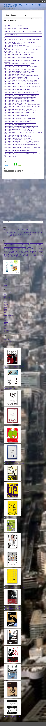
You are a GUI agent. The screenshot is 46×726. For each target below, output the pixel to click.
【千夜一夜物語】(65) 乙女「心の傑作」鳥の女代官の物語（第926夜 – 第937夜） (21, 142)
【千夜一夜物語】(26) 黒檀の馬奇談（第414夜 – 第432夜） (17, 77)
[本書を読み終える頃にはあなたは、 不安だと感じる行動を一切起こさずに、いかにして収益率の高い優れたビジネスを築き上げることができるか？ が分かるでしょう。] (10, 461)
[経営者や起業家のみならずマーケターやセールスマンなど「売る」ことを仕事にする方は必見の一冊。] (12, 566)
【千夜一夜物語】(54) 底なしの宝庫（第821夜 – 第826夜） (17, 124)
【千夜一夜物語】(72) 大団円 (11, 156)
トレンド (6, 291)
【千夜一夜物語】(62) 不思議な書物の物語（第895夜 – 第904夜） (18, 138)
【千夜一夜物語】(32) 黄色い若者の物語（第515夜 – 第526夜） (18, 89)
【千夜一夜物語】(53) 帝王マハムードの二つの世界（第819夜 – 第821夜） (20, 123)
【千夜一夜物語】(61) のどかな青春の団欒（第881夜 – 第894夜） (18, 136)
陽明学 (5, 328)
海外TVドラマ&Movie (8, 315)
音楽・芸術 (6, 331)
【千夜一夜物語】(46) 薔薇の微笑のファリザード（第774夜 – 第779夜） (20, 112)
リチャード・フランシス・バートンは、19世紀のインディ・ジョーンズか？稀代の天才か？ (23, 23)
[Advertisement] (11, 201)
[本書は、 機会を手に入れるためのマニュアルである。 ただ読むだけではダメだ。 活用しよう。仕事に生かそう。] (12, 442)
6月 (5, 280)
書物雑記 (6, 307)
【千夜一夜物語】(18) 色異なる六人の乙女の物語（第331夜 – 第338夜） (20, 63)
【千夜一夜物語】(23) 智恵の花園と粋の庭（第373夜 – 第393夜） (18, 72)
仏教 (5, 294)
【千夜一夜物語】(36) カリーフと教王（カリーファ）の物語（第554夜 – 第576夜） (22, 95)
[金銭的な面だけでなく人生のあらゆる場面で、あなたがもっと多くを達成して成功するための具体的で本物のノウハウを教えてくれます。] (7, 425)
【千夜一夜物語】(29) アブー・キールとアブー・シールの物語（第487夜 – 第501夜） (22, 83)
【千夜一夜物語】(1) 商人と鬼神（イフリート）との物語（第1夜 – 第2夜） (20, 26)
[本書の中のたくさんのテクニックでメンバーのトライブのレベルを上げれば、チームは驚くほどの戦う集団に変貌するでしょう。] (12, 627)
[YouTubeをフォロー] (18, 171)
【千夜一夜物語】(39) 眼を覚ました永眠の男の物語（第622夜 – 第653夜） (20, 100)
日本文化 (6, 304)
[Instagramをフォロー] (13, 171)
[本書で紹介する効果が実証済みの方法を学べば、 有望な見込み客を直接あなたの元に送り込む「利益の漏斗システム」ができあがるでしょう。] (12, 481)
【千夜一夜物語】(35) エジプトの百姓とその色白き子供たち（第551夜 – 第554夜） (22, 94)
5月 (5, 281)
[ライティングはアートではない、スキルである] (12, 716)
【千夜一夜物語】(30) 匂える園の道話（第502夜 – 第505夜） (17, 84)
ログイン (6, 337)
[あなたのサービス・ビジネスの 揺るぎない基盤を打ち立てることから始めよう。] (14, 366)
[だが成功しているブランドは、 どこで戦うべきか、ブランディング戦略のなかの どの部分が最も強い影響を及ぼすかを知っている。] (12, 406)
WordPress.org (7, 342)
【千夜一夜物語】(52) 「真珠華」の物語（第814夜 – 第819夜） (18, 121)
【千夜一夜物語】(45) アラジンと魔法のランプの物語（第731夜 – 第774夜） (21, 110)
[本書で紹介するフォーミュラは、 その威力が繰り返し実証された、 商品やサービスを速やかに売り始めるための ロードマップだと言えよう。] (12, 385)
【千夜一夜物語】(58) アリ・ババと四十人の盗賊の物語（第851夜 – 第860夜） (21, 130)
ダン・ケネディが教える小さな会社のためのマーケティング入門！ (17, 234)
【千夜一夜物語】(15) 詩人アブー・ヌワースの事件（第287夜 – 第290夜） (20, 57)
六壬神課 (6, 299)
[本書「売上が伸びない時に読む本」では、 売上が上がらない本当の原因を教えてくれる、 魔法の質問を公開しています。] (12, 516)
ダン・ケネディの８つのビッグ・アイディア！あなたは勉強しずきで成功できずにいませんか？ (23, 232)
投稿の (6, 339)
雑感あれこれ (6, 330)
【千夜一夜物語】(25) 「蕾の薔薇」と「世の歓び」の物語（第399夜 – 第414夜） (21, 75)
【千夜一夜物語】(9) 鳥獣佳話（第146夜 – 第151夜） (16, 45)
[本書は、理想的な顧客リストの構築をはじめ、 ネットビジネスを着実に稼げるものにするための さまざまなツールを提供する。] (10, 531)
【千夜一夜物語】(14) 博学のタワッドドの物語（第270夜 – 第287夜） (19, 55)
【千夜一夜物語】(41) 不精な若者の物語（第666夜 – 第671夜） (18, 103)
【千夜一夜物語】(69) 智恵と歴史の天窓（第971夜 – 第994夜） (18, 150)
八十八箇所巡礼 (7, 297)
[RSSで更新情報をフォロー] (22, 171)
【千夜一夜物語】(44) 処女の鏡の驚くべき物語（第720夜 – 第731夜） (19, 109)
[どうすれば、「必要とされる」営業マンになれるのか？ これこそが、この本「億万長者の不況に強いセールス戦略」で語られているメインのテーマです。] (12, 423)
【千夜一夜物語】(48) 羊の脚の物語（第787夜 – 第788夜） (17, 115)
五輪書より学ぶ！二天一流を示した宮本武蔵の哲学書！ (15, 247)
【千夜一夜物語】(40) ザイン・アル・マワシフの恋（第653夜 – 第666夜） (20, 101)
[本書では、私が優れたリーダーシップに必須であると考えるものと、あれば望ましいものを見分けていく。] (11, 609)
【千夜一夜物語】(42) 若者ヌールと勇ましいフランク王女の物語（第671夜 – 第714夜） (23, 104)
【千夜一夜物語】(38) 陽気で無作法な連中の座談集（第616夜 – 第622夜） (20, 98)
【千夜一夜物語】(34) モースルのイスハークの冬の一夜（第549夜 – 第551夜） (21, 92)
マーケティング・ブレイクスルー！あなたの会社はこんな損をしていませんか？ (20, 229)
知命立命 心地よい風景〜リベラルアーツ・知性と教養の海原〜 (22, 5)
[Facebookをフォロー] (7, 171)
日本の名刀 (6, 302)
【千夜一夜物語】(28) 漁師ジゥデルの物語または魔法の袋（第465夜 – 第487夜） (21, 81)
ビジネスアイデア (7, 292)
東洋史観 (6, 312)
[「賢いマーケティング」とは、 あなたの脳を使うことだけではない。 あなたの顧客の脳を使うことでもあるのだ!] (12, 584)
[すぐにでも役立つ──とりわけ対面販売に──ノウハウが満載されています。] (10, 386)
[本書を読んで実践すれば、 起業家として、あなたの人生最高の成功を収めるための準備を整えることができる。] (12, 605)
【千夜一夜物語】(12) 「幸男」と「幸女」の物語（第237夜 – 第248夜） (20, 52)
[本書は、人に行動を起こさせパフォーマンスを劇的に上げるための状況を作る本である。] (12, 715)
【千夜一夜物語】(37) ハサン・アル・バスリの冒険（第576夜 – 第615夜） (20, 97)
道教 (5, 323)
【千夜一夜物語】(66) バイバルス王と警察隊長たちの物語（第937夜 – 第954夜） (21, 144)
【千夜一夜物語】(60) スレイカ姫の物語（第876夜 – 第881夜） (18, 135)
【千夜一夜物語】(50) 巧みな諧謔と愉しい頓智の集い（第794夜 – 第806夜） (20, 118)
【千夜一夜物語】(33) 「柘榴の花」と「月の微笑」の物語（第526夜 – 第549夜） (21, 91)
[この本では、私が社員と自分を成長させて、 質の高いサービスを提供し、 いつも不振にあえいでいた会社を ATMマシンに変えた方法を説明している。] (12, 606)
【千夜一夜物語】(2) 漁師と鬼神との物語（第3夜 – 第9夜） (17, 28)
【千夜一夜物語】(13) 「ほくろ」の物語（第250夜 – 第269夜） (18, 54)
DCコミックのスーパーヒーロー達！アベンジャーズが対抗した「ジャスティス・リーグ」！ (22, 254)
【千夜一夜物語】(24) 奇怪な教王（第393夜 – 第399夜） (16, 74)
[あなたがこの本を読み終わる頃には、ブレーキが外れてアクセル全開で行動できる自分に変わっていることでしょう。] (12, 608)
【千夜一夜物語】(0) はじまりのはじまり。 (14, 25)
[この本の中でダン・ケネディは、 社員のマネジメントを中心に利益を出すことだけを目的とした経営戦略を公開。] (12, 697)
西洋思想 (6, 322)
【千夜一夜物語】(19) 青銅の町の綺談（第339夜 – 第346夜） (17, 65)
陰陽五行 (6, 325)
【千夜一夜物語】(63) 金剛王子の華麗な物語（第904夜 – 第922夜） (19, 139)
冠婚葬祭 (6, 300)
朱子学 (5, 310)
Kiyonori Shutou (38, 173)
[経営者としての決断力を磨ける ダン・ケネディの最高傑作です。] (12, 460)
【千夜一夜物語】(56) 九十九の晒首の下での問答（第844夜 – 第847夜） (20, 127)
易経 (5, 305)
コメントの (7, 341)
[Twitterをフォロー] (5, 171)
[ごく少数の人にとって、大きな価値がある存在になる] (9, 388)
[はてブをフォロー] (11, 171)
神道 (5, 317)
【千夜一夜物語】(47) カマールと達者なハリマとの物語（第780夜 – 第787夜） (21, 113)
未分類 (5, 309)
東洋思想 (6, 313)
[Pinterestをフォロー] (15, 171)
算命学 (5, 320)
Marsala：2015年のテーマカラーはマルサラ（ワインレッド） (16, 243)
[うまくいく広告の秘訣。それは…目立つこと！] (14, 587)
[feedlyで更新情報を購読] (20, 171)
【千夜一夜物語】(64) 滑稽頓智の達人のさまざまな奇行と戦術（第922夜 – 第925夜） (22, 141)
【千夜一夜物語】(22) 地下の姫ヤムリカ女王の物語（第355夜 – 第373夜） (20, 71)
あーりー (29, 247)
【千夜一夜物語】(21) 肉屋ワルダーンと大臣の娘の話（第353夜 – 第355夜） (20, 69)
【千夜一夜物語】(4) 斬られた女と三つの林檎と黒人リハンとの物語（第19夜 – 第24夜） (23, 31)
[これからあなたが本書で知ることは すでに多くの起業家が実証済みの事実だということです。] (7, 517)
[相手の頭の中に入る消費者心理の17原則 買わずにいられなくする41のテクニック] (12, 680)
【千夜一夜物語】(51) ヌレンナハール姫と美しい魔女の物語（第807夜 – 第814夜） (22, 120)
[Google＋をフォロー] (9, 171)
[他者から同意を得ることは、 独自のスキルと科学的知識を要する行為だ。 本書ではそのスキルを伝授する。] (12, 364)
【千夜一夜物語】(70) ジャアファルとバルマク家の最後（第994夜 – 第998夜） (21, 152)
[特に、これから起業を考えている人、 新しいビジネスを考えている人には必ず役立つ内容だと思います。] (12, 549)
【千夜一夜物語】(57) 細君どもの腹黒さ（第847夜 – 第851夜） (18, 129)
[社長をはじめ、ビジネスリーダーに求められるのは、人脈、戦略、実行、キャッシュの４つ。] (12, 498)
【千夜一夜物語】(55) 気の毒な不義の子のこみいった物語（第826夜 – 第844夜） (21, 126)
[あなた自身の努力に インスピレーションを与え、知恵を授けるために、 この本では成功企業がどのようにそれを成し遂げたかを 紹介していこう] (14, 463)
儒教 (5, 296)
